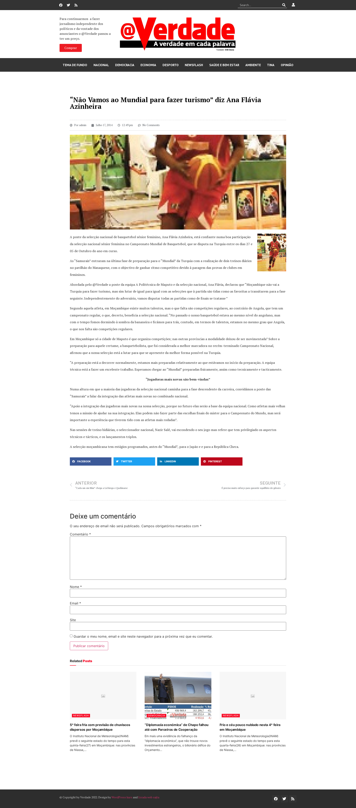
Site (73, 620)
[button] (90, 461)
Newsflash (194, 65)
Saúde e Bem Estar (224, 65)
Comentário (80, 534)
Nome (76, 586)
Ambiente (253, 65)
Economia (148, 65)
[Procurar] (284, 5)
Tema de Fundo (75, 65)
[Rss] (76, 5)
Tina (270, 65)
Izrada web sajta (148, 797)
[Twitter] (68, 5)
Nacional (101, 65)
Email (75, 603)
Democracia (124, 65)
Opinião (287, 65)
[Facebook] (60, 5)
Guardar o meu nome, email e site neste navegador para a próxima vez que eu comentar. (143, 636)
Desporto (171, 65)
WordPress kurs (121, 797)
